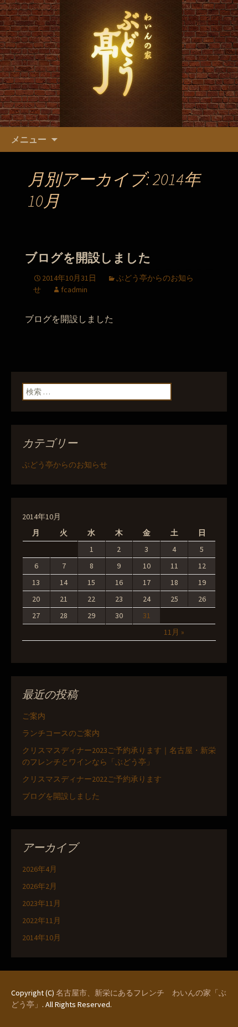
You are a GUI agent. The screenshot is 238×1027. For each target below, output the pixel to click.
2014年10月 (41, 937)
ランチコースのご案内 (61, 733)
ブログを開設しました (88, 257)
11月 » (174, 632)
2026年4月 (39, 869)
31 (147, 615)
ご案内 (33, 716)
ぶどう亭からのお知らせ (64, 465)
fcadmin (74, 289)
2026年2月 (39, 886)
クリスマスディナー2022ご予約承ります (92, 779)
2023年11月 (41, 903)
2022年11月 (41, 920)
